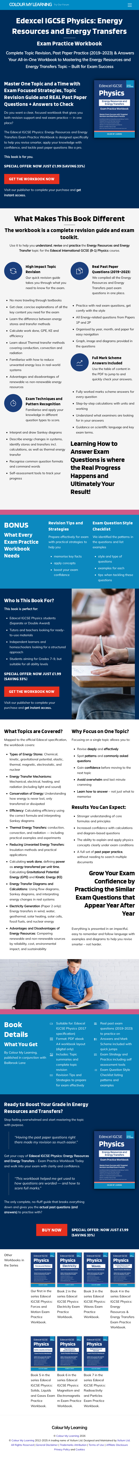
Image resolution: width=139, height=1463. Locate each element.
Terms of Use (96, 1444)
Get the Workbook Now (31, 179)
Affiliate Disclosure (117, 1444)
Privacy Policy (62, 1449)
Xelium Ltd (123, 1440)
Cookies (80, 1449)
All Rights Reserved (22, 1444)
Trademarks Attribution (73, 1444)
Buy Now (52, 1230)
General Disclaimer (47, 1444)
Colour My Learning (67, 1435)
